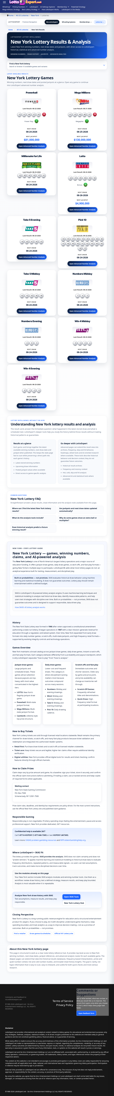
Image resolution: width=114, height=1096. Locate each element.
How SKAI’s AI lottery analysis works (30, 607)
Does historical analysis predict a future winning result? (30, 528)
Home (10, 30)
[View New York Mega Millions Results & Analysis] (82, 102)
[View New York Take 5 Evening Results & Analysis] (32, 229)
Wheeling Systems (68, 22)
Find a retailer (20, 933)
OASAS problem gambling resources (40, 840)
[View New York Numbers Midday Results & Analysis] (82, 284)
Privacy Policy (64, 1005)
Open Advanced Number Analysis (32, 146)
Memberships (85, 22)
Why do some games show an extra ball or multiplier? (78, 519)
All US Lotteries (22, 30)
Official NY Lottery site (63, 933)
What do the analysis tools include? (28, 518)
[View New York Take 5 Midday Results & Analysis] (32, 284)
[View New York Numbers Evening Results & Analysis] (32, 331)
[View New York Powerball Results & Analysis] (32, 102)
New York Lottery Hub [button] (74, 903)
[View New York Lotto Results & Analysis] (82, 166)
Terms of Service (63, 1001)
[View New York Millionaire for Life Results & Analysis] (32, 166)
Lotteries (99, 22)
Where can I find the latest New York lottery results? (31, 509)
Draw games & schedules (40, 933)
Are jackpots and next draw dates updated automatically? (78, 509)
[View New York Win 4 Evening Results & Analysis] (32, 378)
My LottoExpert (52, 22)
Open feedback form (86, 1013)
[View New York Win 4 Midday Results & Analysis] (82, 331)
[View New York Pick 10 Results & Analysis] (82, 229)
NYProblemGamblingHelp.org (73, 840)
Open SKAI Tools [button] (71, 897)
